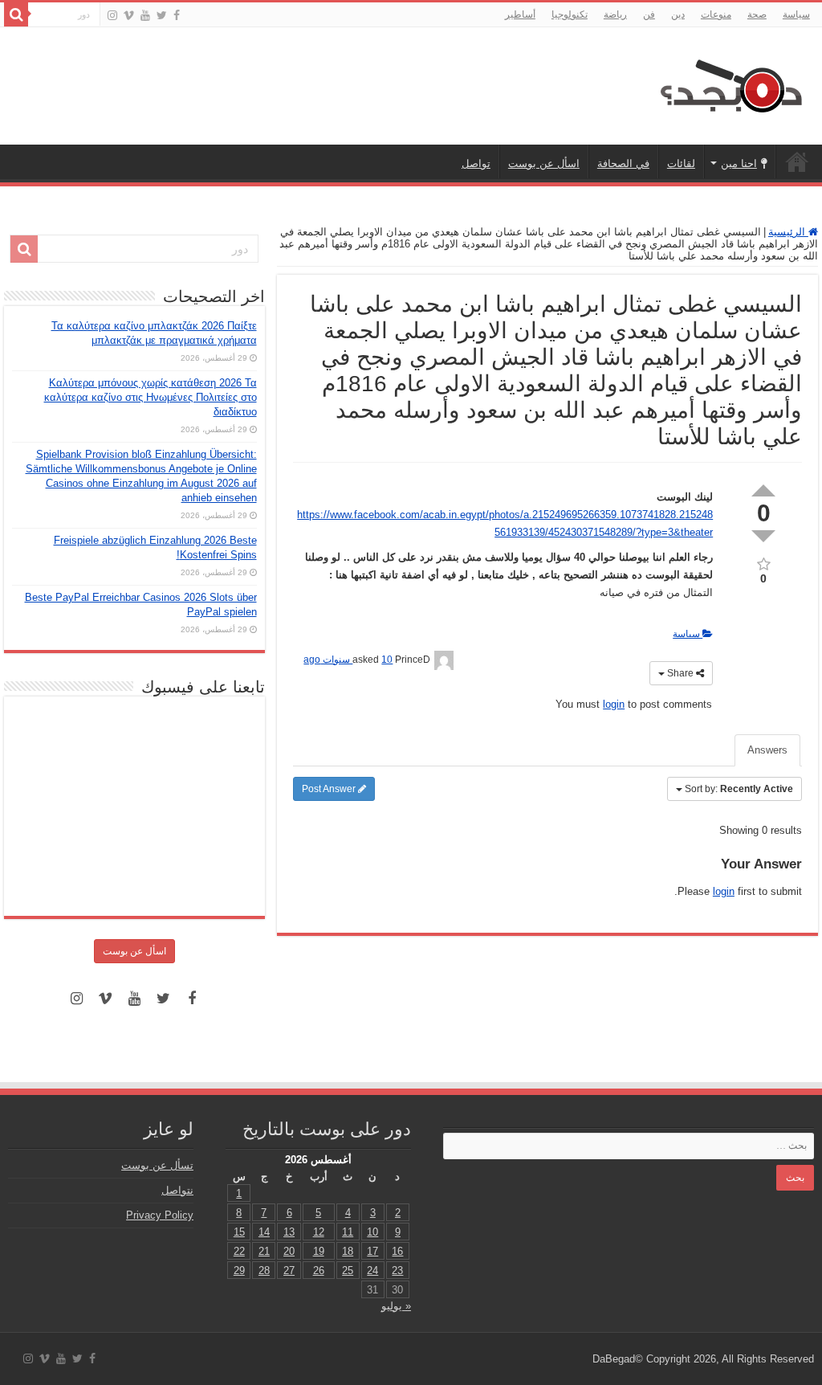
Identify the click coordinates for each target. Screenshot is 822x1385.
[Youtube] (145, 15)
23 (397, 1270)
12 (318, 1232)
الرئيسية (797, 161)
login (614, 704)
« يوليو (396, 1306)
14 (264, 1232)
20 (289, 1251)
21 (264, 1251)
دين (678, 14)
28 (264, 1270)
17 (372, 1251)
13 (289, 1232)
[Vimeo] (129, 15)
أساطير (520, 14)
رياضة (615, 14)
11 (347, 1232)
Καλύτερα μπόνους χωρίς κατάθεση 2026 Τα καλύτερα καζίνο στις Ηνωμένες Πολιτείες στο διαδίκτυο (150, 397)
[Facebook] (176, 15)
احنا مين (739, 163)
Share (680, 673)
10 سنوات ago (348, 659)
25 (347, 1270)
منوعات (716, 14)
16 (397, 1251)
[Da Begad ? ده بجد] (729, 82)
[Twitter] (162, 15)
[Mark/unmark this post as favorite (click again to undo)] (763, 563)
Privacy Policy (159, 1215)
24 (372, 1270)
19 (318, 1251)
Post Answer (330, 789)
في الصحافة (623, 163)
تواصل (476, 163)
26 (318, 1270)
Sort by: (739, 789)
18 (347, 1251)
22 (239, 1251)
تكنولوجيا (569, 14)
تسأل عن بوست (157, 1165)
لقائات (681, 163)
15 (239, 1232)
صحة (757, 14)
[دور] (16, 14)
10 (372, 1232)
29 (239, 1270)
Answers (767, 750)
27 (289, 1270)
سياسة (796, 14)
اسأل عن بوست (544, 163)
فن (649, 14)
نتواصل (177, 1190)
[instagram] (112, 15)
